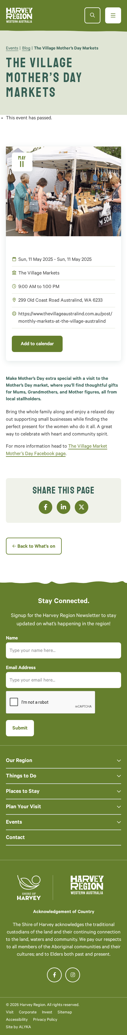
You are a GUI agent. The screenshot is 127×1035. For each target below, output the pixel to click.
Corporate (28, 1012)
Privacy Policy (45, 1020)
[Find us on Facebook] (54, 974)
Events (12, 48)
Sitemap (65, 1012)
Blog (26, 48)
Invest (47, 1012)
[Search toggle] (92, 15)
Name (12, 638)
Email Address (21, 668)
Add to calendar (37, 344)
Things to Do (21, 777)
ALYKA (25, 1027)
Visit (10, 1012)
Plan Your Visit (23, 807)
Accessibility (17, 1020)
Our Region (19, 761)
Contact (15, 838)
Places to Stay (23, 792)
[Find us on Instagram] (72, 974)
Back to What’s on (36, 546)
